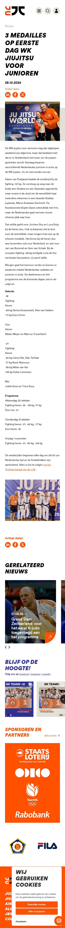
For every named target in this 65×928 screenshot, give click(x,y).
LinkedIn (46, 674)
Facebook (24, 674)
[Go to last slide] (6, 647)
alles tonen (50, 735)
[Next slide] (9, 647)
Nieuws (9, 26)
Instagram (35, 674)
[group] (30, 611)
